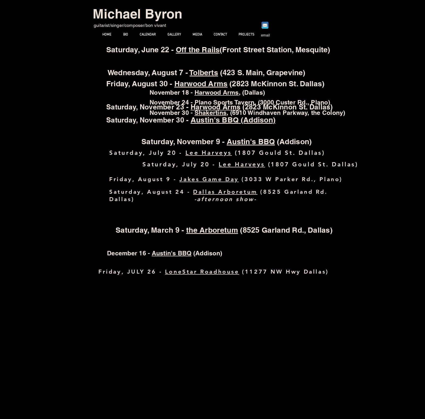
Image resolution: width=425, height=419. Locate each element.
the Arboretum (212, 230)
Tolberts (204, 72)
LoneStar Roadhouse (202, 271)
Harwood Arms (217, 92)
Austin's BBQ (215, 119)
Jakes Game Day (209, 179)
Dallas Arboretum (225, 191)
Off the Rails (198, 49)
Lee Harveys (208, 152)
